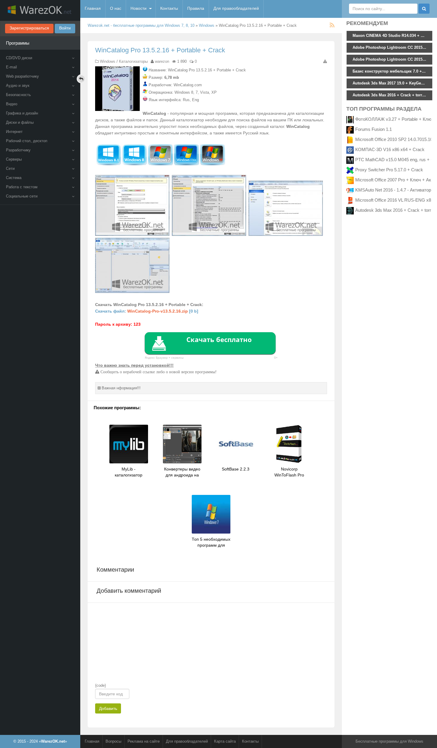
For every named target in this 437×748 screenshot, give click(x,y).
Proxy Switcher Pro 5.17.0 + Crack (389, 169)
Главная (93, 8)
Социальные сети (21, 196)
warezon (162, 61)
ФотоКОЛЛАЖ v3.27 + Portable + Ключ (394, 119)
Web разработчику (22, 76)
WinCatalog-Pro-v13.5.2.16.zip (157, 311)
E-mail (11, 67)
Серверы (14, 159)
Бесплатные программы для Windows (389, 741)
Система (13, 177)
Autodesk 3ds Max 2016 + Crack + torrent (396, 210)
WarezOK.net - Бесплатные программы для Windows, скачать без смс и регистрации (40, 10)
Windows (206, 25)
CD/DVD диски (19, 58)
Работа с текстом (21, 187)
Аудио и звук (17, 85)
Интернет (14, 131)
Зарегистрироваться (29, 28)
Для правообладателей (236, 8)
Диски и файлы (20, 122)
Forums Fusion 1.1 (373, 129)
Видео (11, 104)
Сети (10, 168)
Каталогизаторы (133, 61)
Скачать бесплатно (219, 339)
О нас (115, 8)
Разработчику (18, 150)
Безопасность (18, 94)
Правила (195, 8)
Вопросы (113, 741)
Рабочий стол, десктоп (26, 141)
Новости (139, 8)
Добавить (108, 708)
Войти (65, 28)
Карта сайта (225, 741)
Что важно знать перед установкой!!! (134, 365)
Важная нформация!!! (121, 388)
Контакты (169, 8)
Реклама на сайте (144, 741)
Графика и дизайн (22, 113)
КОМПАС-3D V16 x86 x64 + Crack (390, 149)
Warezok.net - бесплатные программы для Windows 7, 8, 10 (141, 25)
